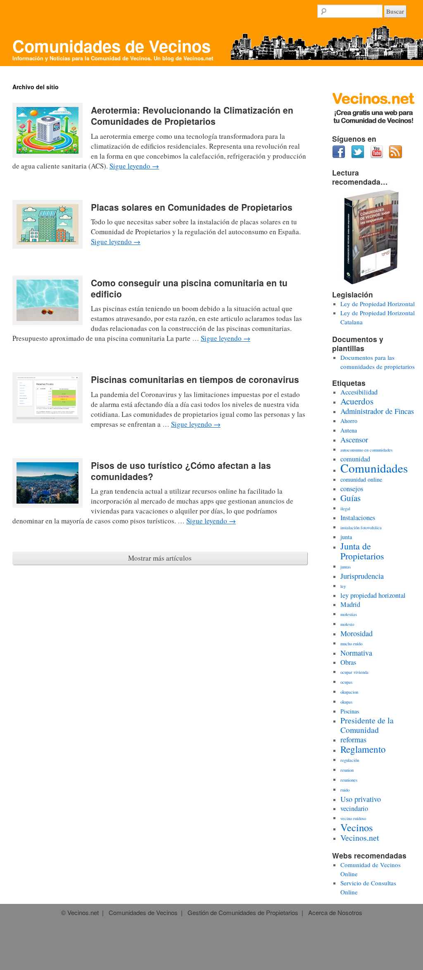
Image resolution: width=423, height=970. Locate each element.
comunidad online (361, 479)
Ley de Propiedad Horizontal (377, 304)
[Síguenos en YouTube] (376, 156)
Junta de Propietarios (362, 551)
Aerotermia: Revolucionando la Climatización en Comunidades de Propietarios (192, 115)
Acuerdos (356, 401)
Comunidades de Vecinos (111, 45)
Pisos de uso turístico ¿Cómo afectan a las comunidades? (181, 471)
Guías (350, 498)
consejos (351, 488)
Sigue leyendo (134, 166)
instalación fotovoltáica (361, 527)
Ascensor (354, 440)
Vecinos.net (198, 58)
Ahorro (348, 421)
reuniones (348, 780)
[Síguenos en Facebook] (338, 156)
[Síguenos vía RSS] (395, 156)
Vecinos (356, 827)
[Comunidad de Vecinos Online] (373, 121)
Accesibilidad (359, 392)
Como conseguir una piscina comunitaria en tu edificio (189, 288)
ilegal (345, 508)
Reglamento (363, 749)
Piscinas (349, 711)
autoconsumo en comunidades (366, 450)
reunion (347, 770)
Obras (348, 662)
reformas (353, 739)
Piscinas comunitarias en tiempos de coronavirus (195, 379)
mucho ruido (351, 644)
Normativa (356, 653)
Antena (348, 430)
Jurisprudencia (362, 576)
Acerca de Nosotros (335, 912)
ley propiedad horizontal (373, 595)
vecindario (354, 808)
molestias (348, 614)
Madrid (350, 604)
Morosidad (356, 633)
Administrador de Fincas (377, 411)
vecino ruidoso (353, 818)
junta (346, 537)
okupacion (349, 692)
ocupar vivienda (354, 672)
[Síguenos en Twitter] (357, 156)
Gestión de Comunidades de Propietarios (243, 912)
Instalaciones (357, 517)
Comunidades (374, 468)
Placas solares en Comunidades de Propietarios (191, 207)
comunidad (355, 459)
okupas (346, 702)
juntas (345, 567)
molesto (347, 624)
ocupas (346, 682)
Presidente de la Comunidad (367, 725)
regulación (349, 760)
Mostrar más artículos (160, 558)
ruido (344, 790)
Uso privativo (360, 799)
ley (343, 586)
